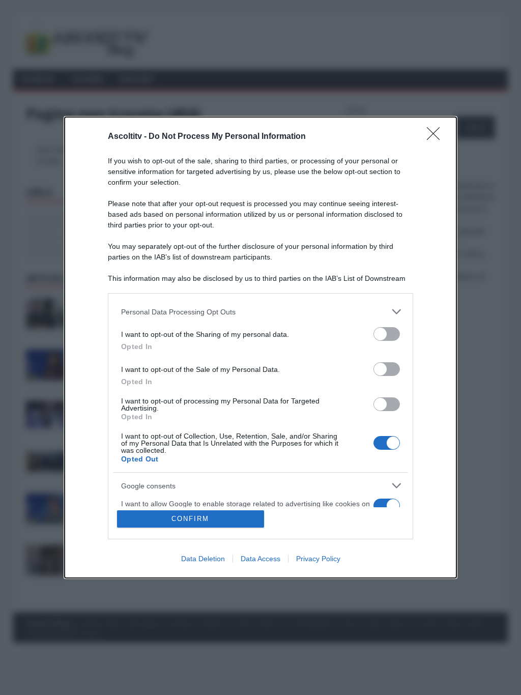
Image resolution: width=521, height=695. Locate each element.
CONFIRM (190, 519)
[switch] (386, 334)
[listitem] (260, 311)
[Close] (436, 137)
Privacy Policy (318, 559)
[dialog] (260, 347)
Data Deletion (203, 559)
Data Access (260, 559)
